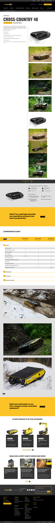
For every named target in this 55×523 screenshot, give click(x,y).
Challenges (5, 8)
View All (27, 481)
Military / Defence (27, 518)
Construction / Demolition (28, 509)
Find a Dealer (43, 0)
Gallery (31, 180)
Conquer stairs (16, 502)
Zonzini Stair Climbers (20, 8)
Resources (34, 0)
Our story (34, 504)
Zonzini (26, 497)
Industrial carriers (16, 511)
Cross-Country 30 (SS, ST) (17, 22)
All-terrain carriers (6, 15)
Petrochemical (27, 514)
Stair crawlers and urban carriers (19, 508)
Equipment (11, 8)
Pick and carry (16, 498)
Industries (28, 8)
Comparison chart (25, 180)
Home (4, 10)
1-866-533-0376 (32, 4)
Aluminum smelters (27, 512)
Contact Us (50, 8)
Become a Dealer (49, 0)
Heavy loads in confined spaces (18, 501)
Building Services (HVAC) (28, 517)
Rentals (34, 498)
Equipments (7, 10)
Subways (26, 505)
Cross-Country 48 (51, 238)
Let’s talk (42, 216)
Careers (38, 0)
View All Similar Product (27, 449)
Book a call (42, 406)
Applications (26, 498)
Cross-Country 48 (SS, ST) (8, 22)
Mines (25, 513)
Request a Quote (48, 4)
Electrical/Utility (27, 510)
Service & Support (35, 8)
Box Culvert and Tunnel (28, 508)
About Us (42, 8)
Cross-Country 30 (25, 238)
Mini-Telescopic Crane (17, 513)
